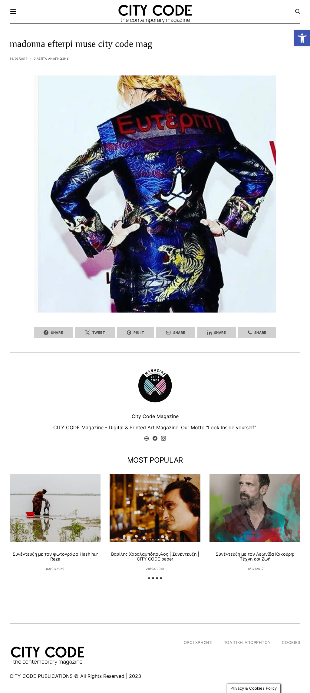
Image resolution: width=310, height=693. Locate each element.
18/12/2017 (255, 569)
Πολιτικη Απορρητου (247, 642)
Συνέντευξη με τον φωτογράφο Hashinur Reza (55, 556)
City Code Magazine (155, 416)
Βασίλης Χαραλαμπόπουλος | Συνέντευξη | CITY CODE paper (155, 556)
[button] (302, 38)
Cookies (291, 642)
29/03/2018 (155, 569)
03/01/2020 (55, 569)
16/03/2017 (19, 58)
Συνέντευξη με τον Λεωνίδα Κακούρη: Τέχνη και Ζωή (255, 556)
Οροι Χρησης (198, 642)
